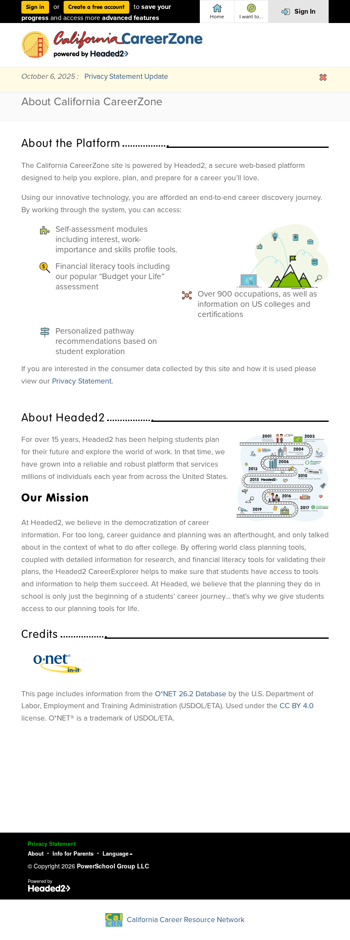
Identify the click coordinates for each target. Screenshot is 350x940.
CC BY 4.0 (297, 705)
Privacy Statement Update (126, 76)
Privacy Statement (81, 381)
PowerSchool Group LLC (113, 866)
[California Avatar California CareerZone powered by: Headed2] (112, 44)
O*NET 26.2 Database (190, 693)
